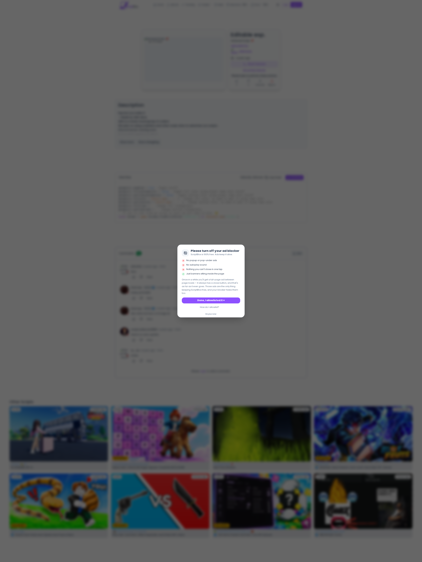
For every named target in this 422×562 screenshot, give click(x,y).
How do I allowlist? (209, 307)
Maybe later (210, 314)
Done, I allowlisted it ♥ (211, 300)
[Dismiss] (241, 248)
